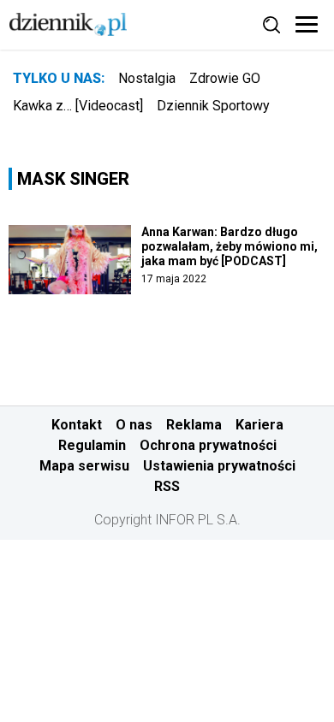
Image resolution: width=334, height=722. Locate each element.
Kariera (259, 425)
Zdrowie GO (224, 78)
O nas (134, 425)
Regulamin (92, 445)
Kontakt (76, 425)
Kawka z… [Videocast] (78, 106)
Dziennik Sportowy (213, 106)
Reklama (194, 425)
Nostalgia (147, 78)
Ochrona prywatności (208, 445)
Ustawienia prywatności (219, 466)
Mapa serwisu (84, 466)
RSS (167, 486)
